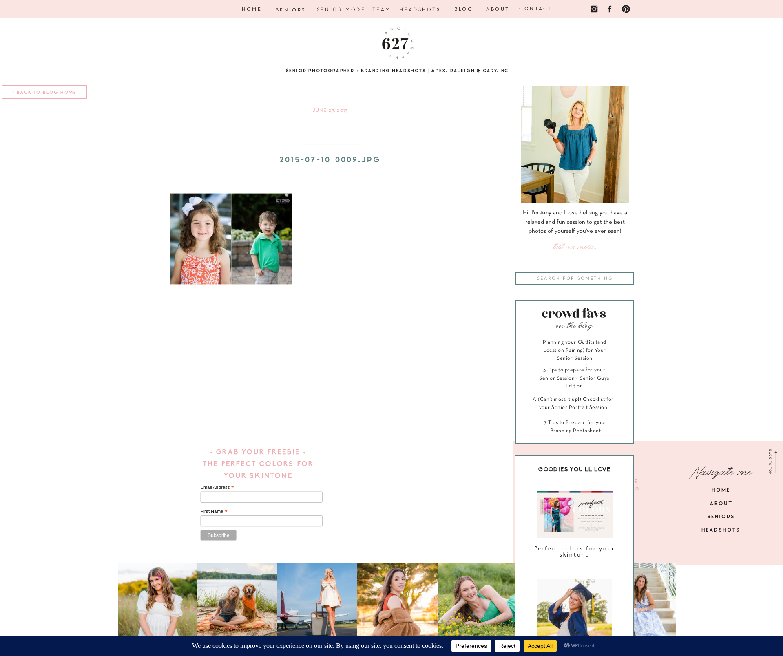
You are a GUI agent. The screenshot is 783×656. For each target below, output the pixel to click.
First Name (214, 511)
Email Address (217, 487)
